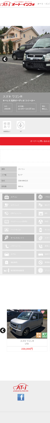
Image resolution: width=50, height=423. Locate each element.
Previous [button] (5, 59)
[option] (27, 330)
